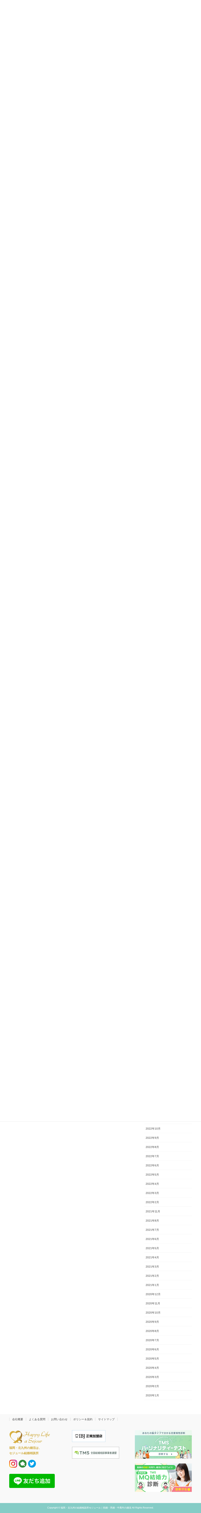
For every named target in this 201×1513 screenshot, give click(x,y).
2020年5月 (152, 1358)
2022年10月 (153, 1128)
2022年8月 (152, 1147)
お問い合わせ (59, 1419)
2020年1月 (152, 1395)
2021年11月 (153, 1211)
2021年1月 (152, 1285)
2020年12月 (153, 1294)
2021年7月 (152, 1229)
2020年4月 (152, 1367)
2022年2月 (152, 1202)
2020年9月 (152, 1321)
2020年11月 (153, 1303)
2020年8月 (152, 1331)
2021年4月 (152, 1257)
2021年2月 (152, 1275)
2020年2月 (152, 1386)
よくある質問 (37, 1419)
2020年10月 (153, 1312)
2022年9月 (152, 1137)
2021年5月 (152, 1248)
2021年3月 (152, 1266)
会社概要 (17, 1419)
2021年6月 (152, 1239)
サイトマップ (106, 1419)
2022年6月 (152, 1165)
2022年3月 (152, 1193)
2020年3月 (152, 1377)
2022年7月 (152, 1156)
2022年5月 (152, 1174)
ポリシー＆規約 (82, 1419)
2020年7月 (152, 1340)
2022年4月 (152, 1183)
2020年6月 (152, 1349)
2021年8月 (152, 1220)
